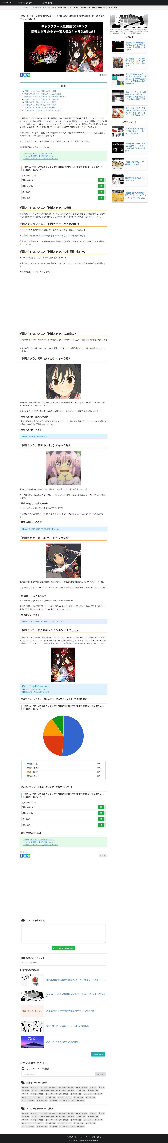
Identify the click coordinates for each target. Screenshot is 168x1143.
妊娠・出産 (81, 1090)
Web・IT (40, 1097)
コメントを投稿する (65, 948)
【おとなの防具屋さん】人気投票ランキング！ (40, 156)
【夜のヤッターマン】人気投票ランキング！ (39, 153)
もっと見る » (98, 1054)
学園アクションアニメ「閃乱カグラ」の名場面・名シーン (45, 96)
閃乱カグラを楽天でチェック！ (35, 689)
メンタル (51, 1094)
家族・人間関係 (38, 1094)
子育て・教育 (94, 1090)
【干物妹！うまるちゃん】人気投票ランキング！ (40, 159)
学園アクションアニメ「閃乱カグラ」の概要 (40, 91)
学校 (26, 1094)
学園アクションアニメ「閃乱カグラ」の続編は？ (42, 99)
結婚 (72, 1090)
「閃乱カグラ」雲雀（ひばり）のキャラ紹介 (40, 105)
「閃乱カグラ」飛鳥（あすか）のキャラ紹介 (40, 102)
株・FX (54, 1100)
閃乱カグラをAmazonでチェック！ (36, 692)
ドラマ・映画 (83, 1087)
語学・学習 (91, 1097)
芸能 (26, 1087)
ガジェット (28, 1097)
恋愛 (45, 1087)
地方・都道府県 (63, 1094)
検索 (101, 1074)
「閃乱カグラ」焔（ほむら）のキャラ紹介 (39, 107)
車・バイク (62, 1090)
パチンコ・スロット (68, 1100)
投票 (101, 180)
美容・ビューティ (65, 1097)
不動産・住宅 (43, 1100)
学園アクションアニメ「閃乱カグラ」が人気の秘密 (42, 94)
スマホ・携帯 (77, 1094)
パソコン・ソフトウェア (94, 1094)
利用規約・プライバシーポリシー (79, 1137)
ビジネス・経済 (29, 1100)
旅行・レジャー (49, 1090)
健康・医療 (51, 1097)
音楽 (72, 1087)
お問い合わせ (96, 1137)
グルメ (36, 1090)
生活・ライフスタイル (59, 1087)
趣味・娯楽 (79, 1097)
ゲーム (27, 1090)
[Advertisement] (63, 302)
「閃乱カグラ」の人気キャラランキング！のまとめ (42, 110)
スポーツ (36, 1087)
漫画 (102, 1087)
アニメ (94, 1087)
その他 (82, 1100)
